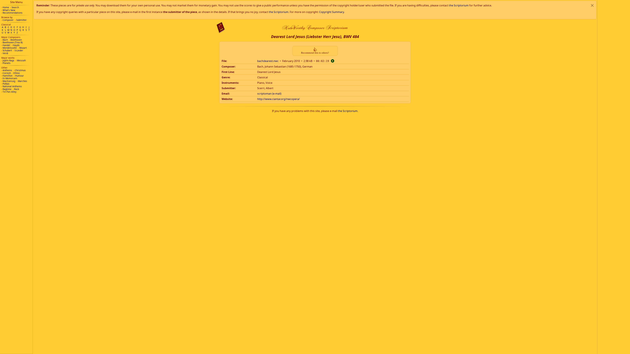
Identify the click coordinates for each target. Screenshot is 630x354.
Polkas (6, 83)
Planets (6, 63)
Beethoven (16, 39)
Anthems (7, 70)
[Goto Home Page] (221, 27)
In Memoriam (10, 78)
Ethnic (16, 73)
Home (6, 7)
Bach (5, 39)
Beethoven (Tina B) (13, 42)
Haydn (16, 45)
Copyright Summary (331, 12)
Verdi (5, 53)
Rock (16, 89)
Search (15, 7)
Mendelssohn (10, 47)
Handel (6, 45)
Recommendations (12, 12)
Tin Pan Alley (9, 91)
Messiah (21, 60)
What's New (9, 10)
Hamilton (7, 75)
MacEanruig (9, 81)
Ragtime (7, 89)
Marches (22, 81)
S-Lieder (19, 50)
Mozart (23, 47)
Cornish (7, 73)
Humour (19, 75)
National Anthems (12, 86)
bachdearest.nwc (268, 61)
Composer (8, 19)
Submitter (21, 19)
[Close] (592, 5)
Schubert (7, 50)
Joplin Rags (8, 60)
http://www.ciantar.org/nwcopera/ (278, 99)
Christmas (20, 70)
